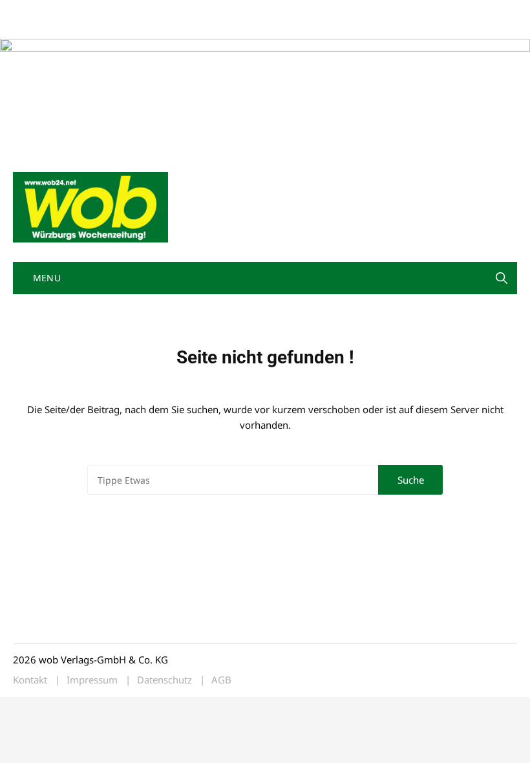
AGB (221, 680)
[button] (501, 278)
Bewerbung (35, 27)
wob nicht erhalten (102, 12)
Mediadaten (36, 12)
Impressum (204, 12)
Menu (45, 278)
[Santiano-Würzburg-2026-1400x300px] (265, 94)
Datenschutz (164, 680)
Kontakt (160, 12)
